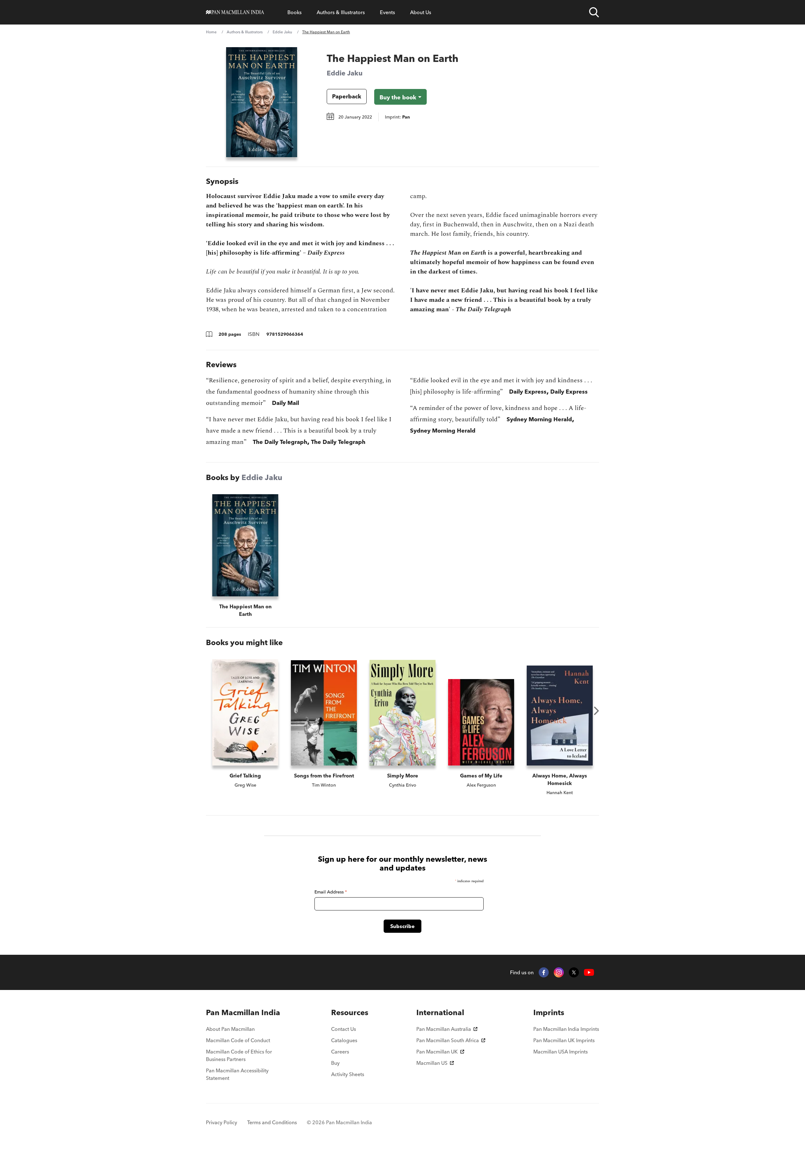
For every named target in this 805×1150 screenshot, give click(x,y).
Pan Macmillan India (243, 1012)
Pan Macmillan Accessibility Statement (237, 1074)
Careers (340, 1051)
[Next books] (596, 710)
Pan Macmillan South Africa (447, 1040)
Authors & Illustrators (341, 12)
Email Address (330, 892)
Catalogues (344, 1040)
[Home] (235, 12)
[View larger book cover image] (261, 102)
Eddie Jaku (282, 32)
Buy (335, 1063)
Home (211, 32)
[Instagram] (559, 972)
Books (294, 12)
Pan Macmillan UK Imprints (564, 1040)
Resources (349, 1012)
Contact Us (343, 1029)
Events (387, 12)
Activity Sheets (347, 1074)
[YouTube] (589, 972)
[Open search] (594, 12)
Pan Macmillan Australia (443, 1029)
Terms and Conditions (272, 1122)
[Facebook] (544, 972)
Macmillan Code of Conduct (238, 1040)
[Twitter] (574, 972)
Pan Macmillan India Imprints (566, 1029)
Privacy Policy (221, 1122)
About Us (420, 12)
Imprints (548, 1012)
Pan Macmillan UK (437, 1051)
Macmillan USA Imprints (560, 1051)
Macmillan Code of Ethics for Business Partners (239, 1055)
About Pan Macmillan (230, 1029)
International (440, 1012)
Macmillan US (431, 1063)
